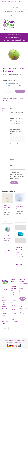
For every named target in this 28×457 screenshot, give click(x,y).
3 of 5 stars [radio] (18, 138)
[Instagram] (23, 313)
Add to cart (20, 91)
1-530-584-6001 (13, 288)
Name (12, 159)
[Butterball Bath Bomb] (20, 198)
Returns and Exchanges (14, 319)
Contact (14, 313)
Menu (7, 29)
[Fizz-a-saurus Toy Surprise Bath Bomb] (20, 234)
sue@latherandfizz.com (17, 295)
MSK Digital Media (17, 342)
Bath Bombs (13, 98)
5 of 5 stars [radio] (23, 138)
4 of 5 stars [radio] (21, 138)
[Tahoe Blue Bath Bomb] (7, 229)
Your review (14, 144)
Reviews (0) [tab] (4, 109)
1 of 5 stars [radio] (12, 138)
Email (12, 165)
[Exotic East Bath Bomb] (7, 198)
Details (10, 220)
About (13, 309)
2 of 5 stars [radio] (15, 138)
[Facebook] (20, 313)
